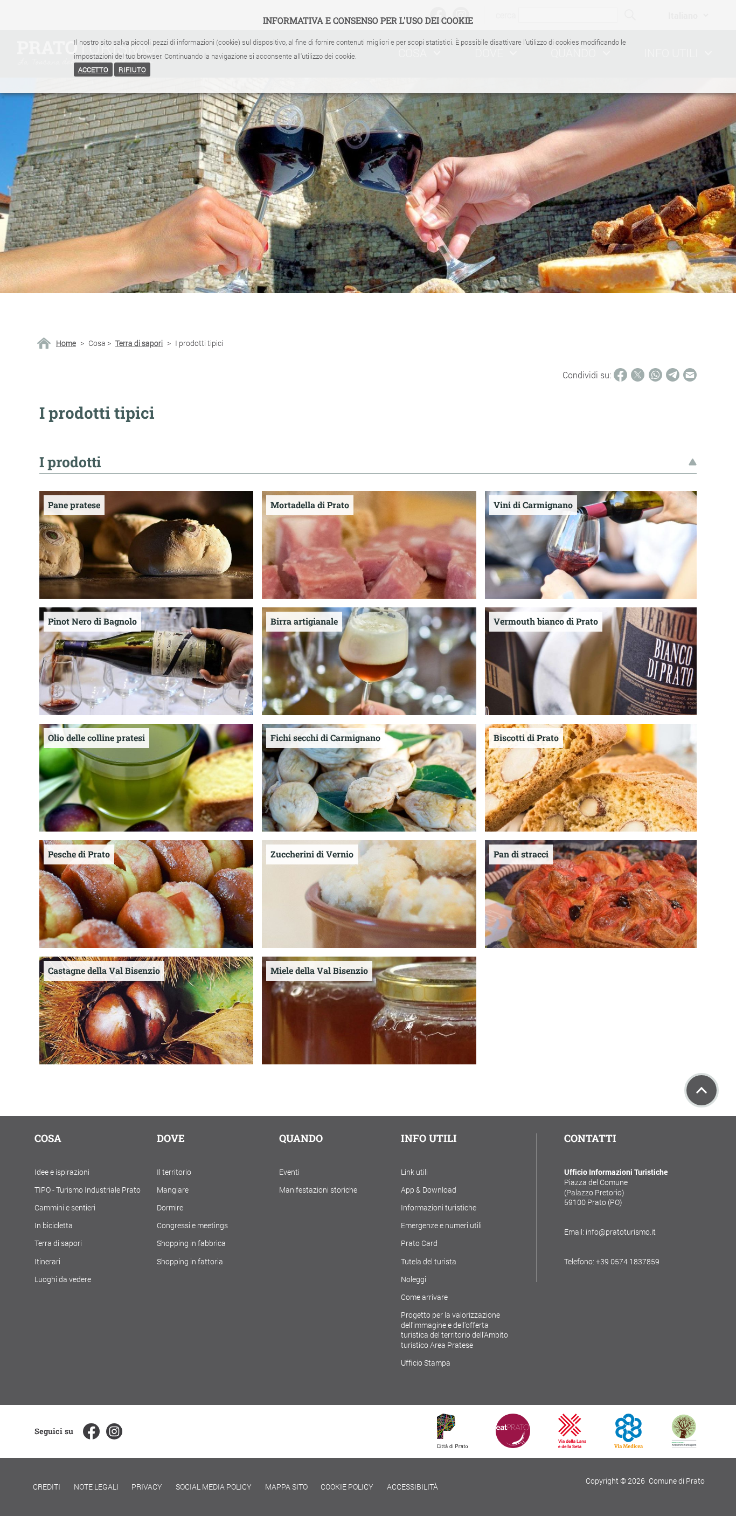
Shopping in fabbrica (191, 1243)
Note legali (96, 1487)
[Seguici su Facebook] (91, 1431)
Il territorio (174, 1172)
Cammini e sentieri (64, 1207)
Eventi (289, 1172)
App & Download (428, 1190)
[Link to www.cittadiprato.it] (452, 1444)
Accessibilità (412, 1487)
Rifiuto (132, 69)
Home (66, 343)
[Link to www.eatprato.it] (513, 1444)
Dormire (170, 1207)
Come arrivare (424, 1297)
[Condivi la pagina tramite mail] (690, 375)
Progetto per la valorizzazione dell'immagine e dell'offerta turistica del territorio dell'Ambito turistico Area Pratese (454, 1330)
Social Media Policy (214, 1487)
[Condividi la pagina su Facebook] (620, 375)
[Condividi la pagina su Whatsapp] (655, 375)
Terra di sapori (139, 343)
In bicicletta (53, 1225)
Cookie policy (347, 1487)
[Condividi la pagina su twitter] (637, 375)
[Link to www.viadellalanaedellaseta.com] (572, 1444)
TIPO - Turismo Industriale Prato (87, 1190)
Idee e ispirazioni (61, 1172)
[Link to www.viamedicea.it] (628, 1444)
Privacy (146, 1487)
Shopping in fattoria (190, 1261)
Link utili (414, 1172)
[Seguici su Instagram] (114, 1431)
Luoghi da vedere (62, 1279)
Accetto (93, 69)
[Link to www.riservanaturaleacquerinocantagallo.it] (684, 1444)
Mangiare (173, 1190)
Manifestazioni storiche (318, 1190)
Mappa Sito (286, 1487)
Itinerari (47, 1261)
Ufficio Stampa (425, 1363)
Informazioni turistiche (438, 1207)
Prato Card (419, 1243)
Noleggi (413, 1279)
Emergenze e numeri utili (441, 1225)
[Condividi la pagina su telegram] (672, 375)
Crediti (46, 1487)
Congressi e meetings (192, 1225)
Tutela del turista (428, 1261)
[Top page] (701, 1090)
